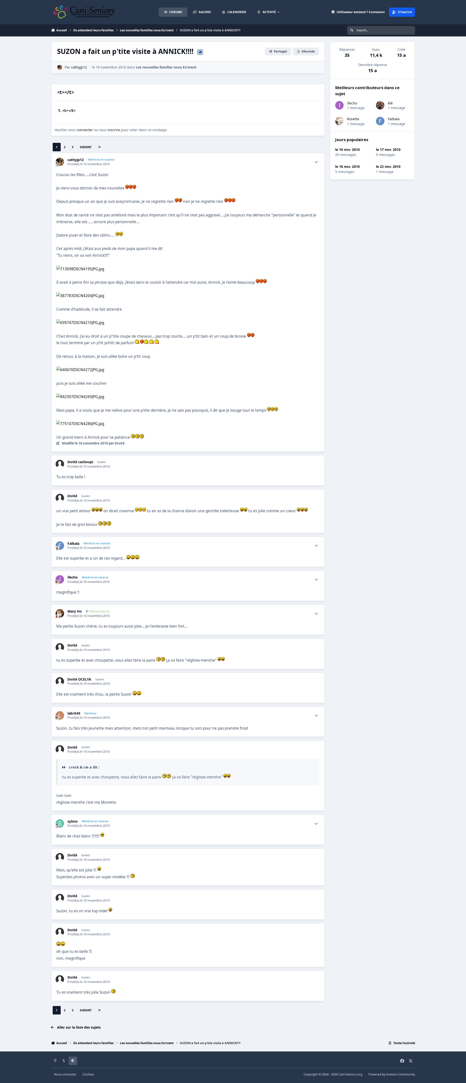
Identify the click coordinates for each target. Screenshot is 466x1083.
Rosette (353, 119)
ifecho (72, 577)
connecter (85, 130)
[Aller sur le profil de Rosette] (339, 121)
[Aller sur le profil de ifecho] (60, 579)
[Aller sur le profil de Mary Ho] (60, 613)
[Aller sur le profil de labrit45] (60, 715)
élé (390, 103)
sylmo (72, 821)
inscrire (114, 130)
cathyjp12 (79, 67)
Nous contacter (65, 1074)
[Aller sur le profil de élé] (380, 105)
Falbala (73, 543)
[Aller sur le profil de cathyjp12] (59, 67)
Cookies (88, 1074)
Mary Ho (74, 611)
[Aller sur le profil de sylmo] (60, 823)
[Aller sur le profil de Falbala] (60, 545)
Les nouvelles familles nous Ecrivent (166, 67)
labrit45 (73, 713)
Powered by (391, 1074)
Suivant (86, 147)
